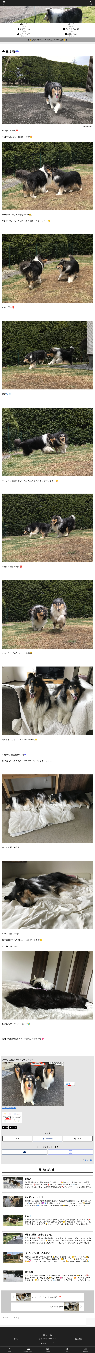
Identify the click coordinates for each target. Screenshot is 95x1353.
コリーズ (47, 3)
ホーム (16, 1339)
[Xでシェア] (15, 901)
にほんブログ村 (9, 1108)
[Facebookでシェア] (15, 908)
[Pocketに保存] (58, 908)
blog (6, 1128)
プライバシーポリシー (47, 1339)
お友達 (14, 1128)
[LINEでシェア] (79, 908)
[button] (78, 1138)
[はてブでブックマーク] (37, 908)
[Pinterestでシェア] (26, 915)
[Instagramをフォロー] (70, 1152)
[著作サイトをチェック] (24, 1152)
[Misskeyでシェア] (79, 901)
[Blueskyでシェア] (58, 901)
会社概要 (78, 1339)
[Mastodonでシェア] (37, 901)
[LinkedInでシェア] (47, 915)
